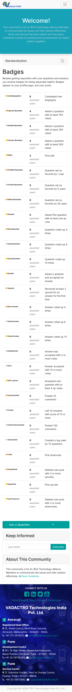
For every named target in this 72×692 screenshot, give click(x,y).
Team (32, 600)
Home (15, 600)
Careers (41, 600)
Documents (54, 600)
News (23, 600)
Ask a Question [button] (19, 524)
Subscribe (58, 546)
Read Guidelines (30, 576)
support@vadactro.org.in (44, 679)
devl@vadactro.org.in (41, 657)
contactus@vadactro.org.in (43, 635)
